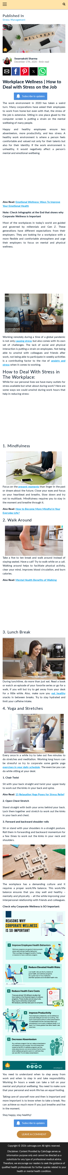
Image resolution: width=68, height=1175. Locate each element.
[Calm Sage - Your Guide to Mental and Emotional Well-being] (36, 5)
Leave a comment (34, 1134)
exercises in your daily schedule (21, 767)
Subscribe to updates (33, 96)
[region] (27, 178)
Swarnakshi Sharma (25, 58)
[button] (6, 4)
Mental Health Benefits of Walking (36, 580)
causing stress (24, 341)
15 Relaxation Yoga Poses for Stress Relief (40, 794)
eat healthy (58, 693)
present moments (28, 486)
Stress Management (14, 20)
